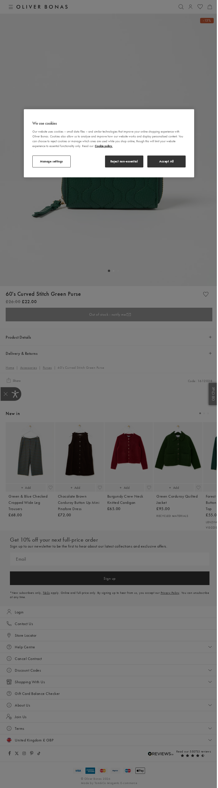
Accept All (166, 161)
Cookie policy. (104, 146)
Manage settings (51, 161)
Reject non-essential (124, 161)
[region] (109, 143)
